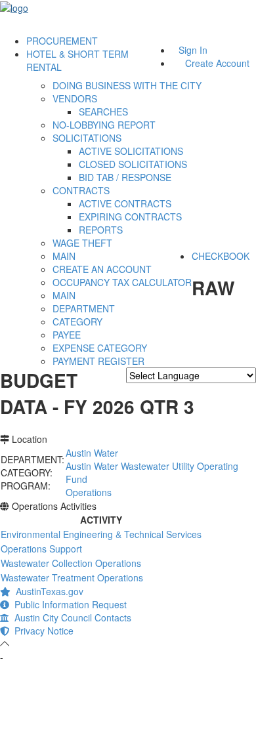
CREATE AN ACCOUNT (102, 269)
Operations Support (41, 548)
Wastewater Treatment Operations (72, 577)
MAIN (64, 255)
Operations (89, 492)
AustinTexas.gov (47, 591)
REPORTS (101, 229)
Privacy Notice (41, 630)
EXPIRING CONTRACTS (130, 216)
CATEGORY (77, 321)
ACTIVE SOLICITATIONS (131, 150)
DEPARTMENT (84, 308)
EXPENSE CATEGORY (100, 347)
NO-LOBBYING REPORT (104, 124)
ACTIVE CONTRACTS (125, 203)
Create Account (217, 63)
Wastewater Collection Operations (71, 563)
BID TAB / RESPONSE (125, 177)
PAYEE (67, 334)
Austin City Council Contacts (70, 617)
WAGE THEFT (82, 242)
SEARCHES (103, 111)
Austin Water (92, 452)
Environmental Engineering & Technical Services (101, 534)
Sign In (193, 49)
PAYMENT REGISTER (98, 360)
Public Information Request (68, 604)
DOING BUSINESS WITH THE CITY (127, 85)
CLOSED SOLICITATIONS (133, 164)
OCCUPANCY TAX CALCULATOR (122, 282)
